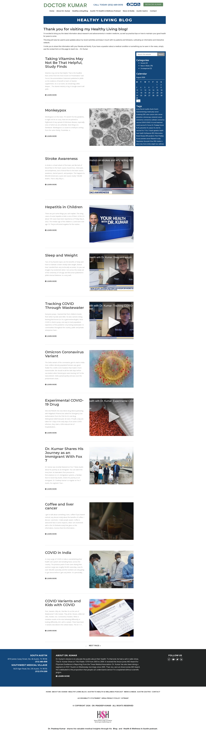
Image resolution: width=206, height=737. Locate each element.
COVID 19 (149, 122)
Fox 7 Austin (149, 130)
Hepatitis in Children (64, 207)
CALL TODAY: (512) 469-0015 (108, 5)
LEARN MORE (52, 95)
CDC (144, 114)
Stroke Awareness (61, 158)
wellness (161, 144)
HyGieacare (147, 133)
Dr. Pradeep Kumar (158, 125)
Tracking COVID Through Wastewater (64, 305)
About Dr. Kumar (63, 11)
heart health (140, 133)
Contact (153, 11)
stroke (149, 144)
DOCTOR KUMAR (65, 5)
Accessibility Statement (89, 698)
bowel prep (150, 112)
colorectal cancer (156, 117)
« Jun (138, 101)
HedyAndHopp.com (106, 722)
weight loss (154, 144)
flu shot (156, 128)
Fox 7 (143, 130)
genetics (156, 130)
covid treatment (158, 122)
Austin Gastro (142, 11)
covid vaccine (140, 125)
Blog (115, 729)
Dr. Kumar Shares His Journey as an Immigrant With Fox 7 (64, 455)
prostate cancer (145, 138)
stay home (143, 144)
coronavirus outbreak (150, 120)
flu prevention (142, 128)
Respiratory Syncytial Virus (144, 141)
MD (147, 136)
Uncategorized (145, 68)
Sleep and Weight (61, 255)
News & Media (128, 11)
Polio (156, 136)
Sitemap (125, 698)
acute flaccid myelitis (142, 109)
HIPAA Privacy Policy (110, 698)
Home (51, 11)
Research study (156, 138)
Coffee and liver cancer (59, 506)
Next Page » (95, 646)
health (161, 130)
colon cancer (150, 114)
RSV (155, 141)
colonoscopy (147, 117)
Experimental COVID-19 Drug (64, 402)
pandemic (151, 136)
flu (137, 128)
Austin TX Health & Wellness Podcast (105, 11)
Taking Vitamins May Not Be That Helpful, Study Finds (64, 63)
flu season (150, 128)
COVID (144, 122)
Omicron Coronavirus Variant (64, 354)
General (143, 63)
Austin (152, 109)
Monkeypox (55, 110)
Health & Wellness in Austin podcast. (140, 729)
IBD (153, 133)
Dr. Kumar (148, 125)
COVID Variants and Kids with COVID (63, 603)
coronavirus (139, 120)
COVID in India (58, 552)
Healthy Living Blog (80, 11)
